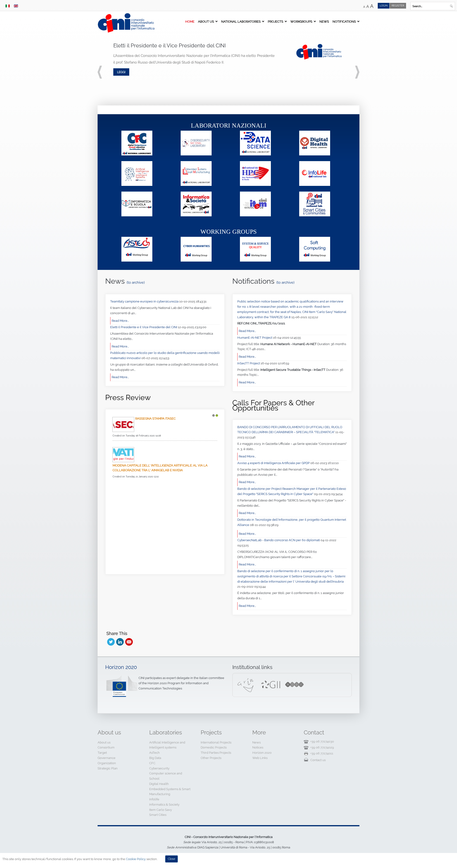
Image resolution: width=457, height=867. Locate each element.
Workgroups (301, 21)
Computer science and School (165, 776)
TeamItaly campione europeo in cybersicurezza (144, 301)
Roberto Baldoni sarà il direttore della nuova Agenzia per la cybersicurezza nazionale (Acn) (163, 437)
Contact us (318, 760)
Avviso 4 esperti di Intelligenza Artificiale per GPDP (273, 463)
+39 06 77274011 (321, 753)
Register (398, 5)
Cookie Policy (136, 859)
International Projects (216, 742)
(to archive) (136, 282)
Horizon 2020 (121, 667)
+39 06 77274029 (322, 747)
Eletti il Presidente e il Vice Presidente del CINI (144, 327)
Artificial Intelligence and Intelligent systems (167, 745)
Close (171, 859)
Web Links (260, 758)
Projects (275, 21)
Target (102, 752)
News (324, 21)
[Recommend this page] (129, 642)
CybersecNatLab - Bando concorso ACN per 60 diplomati (279, 540)
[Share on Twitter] (111, 642)
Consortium (106, 747)
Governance (106, 758)
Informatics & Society (164, 804)
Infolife (154, 799)
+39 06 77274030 (322, 741)
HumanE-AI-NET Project (255, 337)
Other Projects (211, 758)
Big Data (155, 758)
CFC (152, 763)
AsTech (154, 752)
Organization (107, 763)
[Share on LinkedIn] (120, 642)
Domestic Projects (214, 747)
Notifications (344, 21)
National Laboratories (241, 21)
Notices (257, 747)
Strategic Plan (108, 768)
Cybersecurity (159, 768)
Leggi (121, 72)
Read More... (120, 320)
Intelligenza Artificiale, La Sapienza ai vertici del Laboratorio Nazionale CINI (155, 478)
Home (189, 21)
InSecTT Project (249, 363)
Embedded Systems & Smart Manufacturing (169, 791)
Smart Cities (157, 815)
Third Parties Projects (216, 752)
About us (206, 21)
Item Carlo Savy (160, 810)
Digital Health (159, 784)
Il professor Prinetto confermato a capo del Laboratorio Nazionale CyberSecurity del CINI (163, 556)
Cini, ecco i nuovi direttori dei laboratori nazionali (156, 517)
